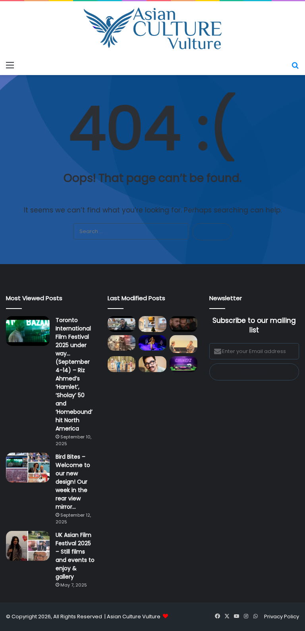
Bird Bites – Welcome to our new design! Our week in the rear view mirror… (73, 482)
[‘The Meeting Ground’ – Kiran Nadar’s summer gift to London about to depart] (152, 324)
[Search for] (295, 65)
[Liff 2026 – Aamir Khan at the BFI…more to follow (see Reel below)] (183, 344)
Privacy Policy (281, 616)
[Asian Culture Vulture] (152, 29)
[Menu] (10, 65)
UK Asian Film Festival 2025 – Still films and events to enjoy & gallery (75, 556)
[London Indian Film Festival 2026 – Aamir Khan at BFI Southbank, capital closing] (152, 364)
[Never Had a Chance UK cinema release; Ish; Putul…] (183, 324)
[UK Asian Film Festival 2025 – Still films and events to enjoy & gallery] (28, 546)
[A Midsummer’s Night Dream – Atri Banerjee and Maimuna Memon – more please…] (121, 364)
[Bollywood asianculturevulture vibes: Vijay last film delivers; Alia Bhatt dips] (121, 343)
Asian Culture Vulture (133, 616)
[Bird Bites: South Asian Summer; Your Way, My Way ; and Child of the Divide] (183, 364)
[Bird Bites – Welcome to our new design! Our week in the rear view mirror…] (28, 467)
